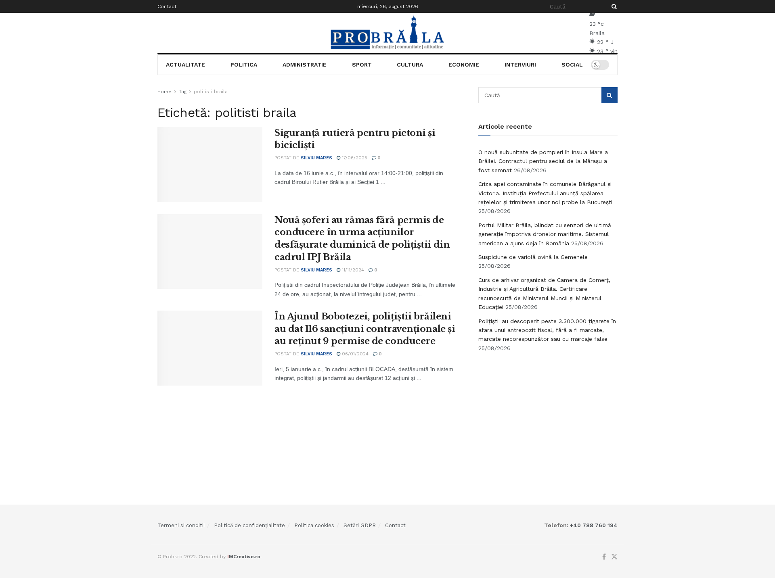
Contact (166, 6)
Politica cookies (314, 525)
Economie (463, 64)
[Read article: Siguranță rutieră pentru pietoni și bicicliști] (209, 164)
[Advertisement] (548, 419)
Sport (362, 64)
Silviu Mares (316, 158)
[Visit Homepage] (387, 33)
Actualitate (185, 64)
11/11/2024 (352, 270)
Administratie (305, 64)
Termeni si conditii (181, 525)
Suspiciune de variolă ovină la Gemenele (533, 257)
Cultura (410, 64)
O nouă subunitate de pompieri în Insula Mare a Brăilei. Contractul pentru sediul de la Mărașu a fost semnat (543, 161)
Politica (243, 64)
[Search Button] (612, 6)
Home (164, 91)
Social (572, 64)
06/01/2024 (354, 354)
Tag (182, 91)
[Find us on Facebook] (604, 557)
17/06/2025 (353, 158)
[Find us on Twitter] (614, 557)
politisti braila (211, 91)
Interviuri (520, 64)
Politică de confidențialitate (249, 525)
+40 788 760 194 (593, 525)
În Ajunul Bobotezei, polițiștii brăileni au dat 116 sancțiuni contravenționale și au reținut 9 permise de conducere (364, 329)
